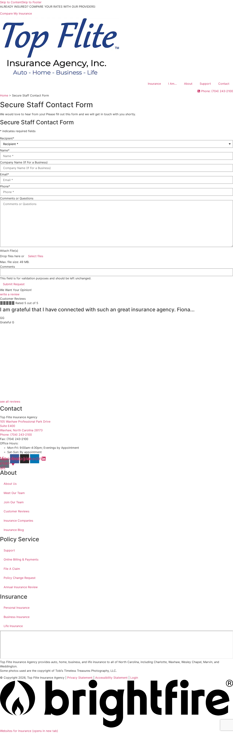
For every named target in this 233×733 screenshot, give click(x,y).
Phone (5, 186)
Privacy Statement (79, 677)
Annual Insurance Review (21, 587)
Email (4, 174)
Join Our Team (14, 502)
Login (134, 677)
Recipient (7, 138)
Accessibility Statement (111, 677)
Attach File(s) (9, 250)
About (188, 83)
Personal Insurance (16, 607)
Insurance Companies (18, 520)
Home (4, 95)
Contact (223, 83)
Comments (7, 266)
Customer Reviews (16, 511)
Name (4, 150)
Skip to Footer (32, 2)
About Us (10, 483)
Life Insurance (13, 626)
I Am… (172, 83)
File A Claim (12, 569)
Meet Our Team (14, 493)
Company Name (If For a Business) (24, 162)
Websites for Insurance (29, 731)
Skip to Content (11, 2)
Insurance (154, 83)
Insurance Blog (14, 530)
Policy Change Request (19, 578)
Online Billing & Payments (21, 559)
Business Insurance (16, 617)
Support (205, 83)
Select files (35, 256)
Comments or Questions (16, 198)
